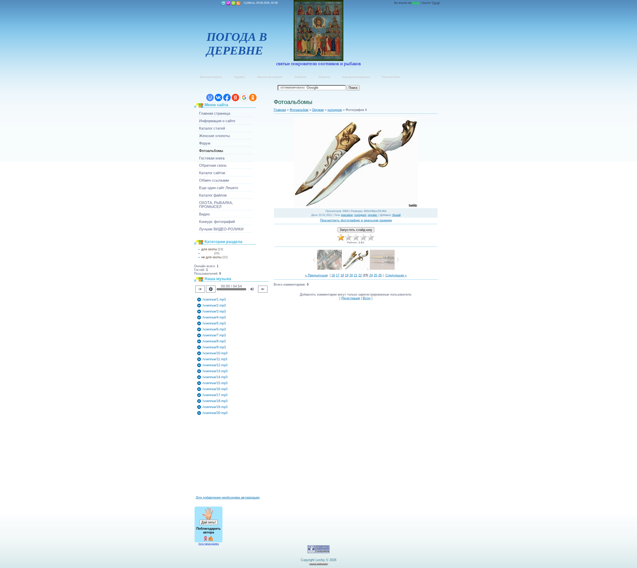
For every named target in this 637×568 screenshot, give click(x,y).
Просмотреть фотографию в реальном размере (356, 220)
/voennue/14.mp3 (212, 377)
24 (371, 275)
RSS (238, 3)
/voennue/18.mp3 (212, 401)
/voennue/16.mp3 (212, 389)
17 (337, 275)
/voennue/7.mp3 (211, 335)
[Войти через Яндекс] (235, 97)
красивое (347, 214)
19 (346, 275)
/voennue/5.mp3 (211, 323)
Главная (223, 3)
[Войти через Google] (244, 98)
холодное (207, 253)
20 (351, 275)
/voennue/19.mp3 (212, 407)
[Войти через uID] (210, 97)
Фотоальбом (299, 110)
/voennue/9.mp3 (211, 347)
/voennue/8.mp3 (211, 341)
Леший (396, 214)
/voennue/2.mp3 (211, 305)
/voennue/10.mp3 (212, 353)
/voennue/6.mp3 (211, 329)
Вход (233, 3)
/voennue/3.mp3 (211, 311)
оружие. (373, 214)
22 (360, 275)
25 (375, 275)
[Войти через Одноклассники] (253, 97)
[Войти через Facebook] (227, 97)
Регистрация (228, 3)
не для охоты (211, 257)
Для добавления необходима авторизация (228, 497)
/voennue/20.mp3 (212, 413)
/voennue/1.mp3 (211, 299)
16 (333, 275)
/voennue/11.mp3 (212, 359)
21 (355, 275)
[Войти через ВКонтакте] (218, 97)
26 (380, 275)
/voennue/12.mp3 (212, 365)
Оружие (318, 110)
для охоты (209, 249)
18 (342, 275)
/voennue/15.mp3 (212, 383)
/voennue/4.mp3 (211, 317)
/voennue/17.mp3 (212, 395)
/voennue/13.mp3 (212, 371)
